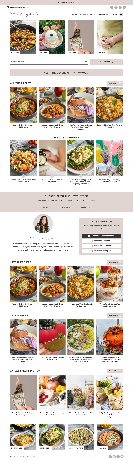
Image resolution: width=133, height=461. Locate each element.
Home (74, 14)
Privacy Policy (31, 457)
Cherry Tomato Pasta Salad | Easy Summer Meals (23, 181)
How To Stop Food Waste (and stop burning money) (23, 414)
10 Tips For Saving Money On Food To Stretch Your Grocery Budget (110, 415)
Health (102, 52)
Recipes (15, 52)
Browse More (113, 83)
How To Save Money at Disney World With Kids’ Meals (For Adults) (81, 127)
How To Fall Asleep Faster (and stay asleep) (52, 181)
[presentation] (23, 105)
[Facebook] (111, 7)
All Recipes (105, 62)
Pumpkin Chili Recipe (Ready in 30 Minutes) (23, 126)
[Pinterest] (120, 7)
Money (72, 52)
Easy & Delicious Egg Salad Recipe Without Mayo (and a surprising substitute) (80, 182)
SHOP (114, 14)
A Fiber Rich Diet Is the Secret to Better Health (81, 414)
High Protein (76, 448)
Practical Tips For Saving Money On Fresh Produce (52, 414)
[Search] (86, 62)
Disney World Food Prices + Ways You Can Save (52, 358)
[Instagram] (116, 7)
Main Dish (45, 448)
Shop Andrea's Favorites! (19, 7)
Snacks (102, 448)
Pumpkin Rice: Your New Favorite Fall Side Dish (109, 126)
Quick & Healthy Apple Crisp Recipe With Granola (52, 126)
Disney (43, 52)
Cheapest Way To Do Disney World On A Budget (109, 181)
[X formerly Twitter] (124, 7)
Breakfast (16, 448)
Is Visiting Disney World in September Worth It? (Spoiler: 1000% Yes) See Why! (110, 359)
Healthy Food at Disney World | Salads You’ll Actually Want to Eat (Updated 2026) (80, 359)
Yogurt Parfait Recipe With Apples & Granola (110, 305)
